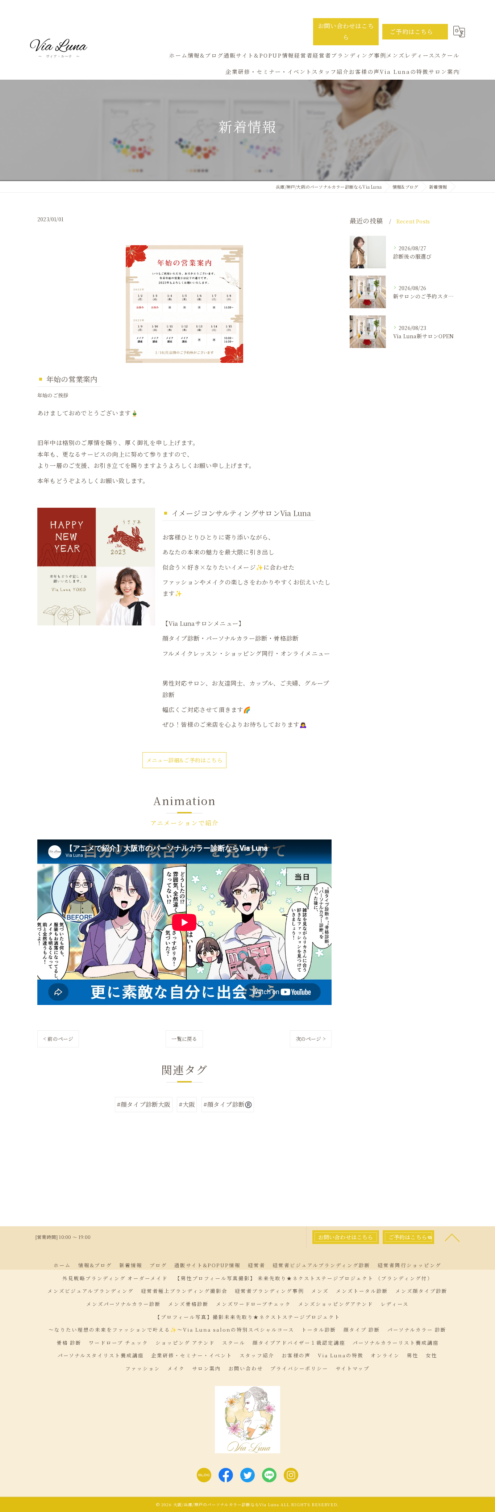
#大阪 (187, 1104)
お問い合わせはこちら (346, 31)
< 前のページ (58, 1038)
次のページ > (311, 1038)
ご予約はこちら (411, 31)
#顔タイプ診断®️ (228, 1104)
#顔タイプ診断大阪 (144, 1104)
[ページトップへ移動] (452, 1237)
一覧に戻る (184, 1038)
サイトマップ (353, 1368)
